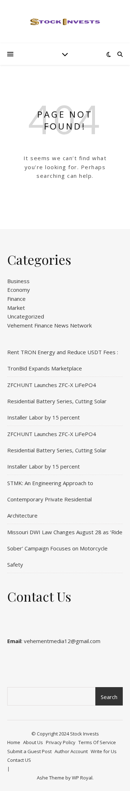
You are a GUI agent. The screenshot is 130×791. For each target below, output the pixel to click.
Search (109, 696)
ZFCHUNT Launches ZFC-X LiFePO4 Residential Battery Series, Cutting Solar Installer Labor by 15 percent (57, 401)
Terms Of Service (97, 742)
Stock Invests (84, 733)
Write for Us (104, 751)
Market (16, 307)
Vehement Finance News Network (49, 325)
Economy (18, 289)
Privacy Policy (60, 742)
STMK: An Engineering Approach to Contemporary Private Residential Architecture (50, 499)
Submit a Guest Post (29, 751)
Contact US (19, 760)
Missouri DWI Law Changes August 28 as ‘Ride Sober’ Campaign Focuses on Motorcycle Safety (64, 548)
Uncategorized (25, 316)
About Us (33, 742)
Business (18, 281)
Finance (16, 298)
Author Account (71, 751)
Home (13, 742)
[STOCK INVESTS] (65, 21)
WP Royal (82, 777)
